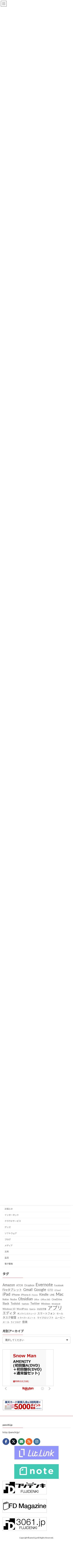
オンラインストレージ (26, 1313)
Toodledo (25, 1304)
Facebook (58, 1285)
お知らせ (9, 1209)
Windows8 (56, 1304)
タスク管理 (9, 1317)
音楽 (25, 1321)
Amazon (9, 1285)
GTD (50, 1289)
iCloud (57, 1290)
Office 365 (45, 1299)
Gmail (28, 1290)
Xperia (32, 1309)
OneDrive (57, 1299)
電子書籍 (9, 1263)
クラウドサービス (13, 1221)
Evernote (44, 1285)
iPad (6, 1294)
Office (36, 1299)
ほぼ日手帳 (41, 1309)
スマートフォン (46, 1313)
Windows (45, 1303)
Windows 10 (9, 1309)
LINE (52, 1295)
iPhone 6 (25, 1294)
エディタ (9, 1313)
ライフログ (16, 1322)
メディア (9, 1245)
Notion (6, 1299)
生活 (7, 1257)
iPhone (16, 1294)
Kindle (44, 1294)
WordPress (22, 1309)
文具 (7, 1251)
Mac (59, 1294)
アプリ (55, 1308)
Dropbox (29, 1285)
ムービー (60, 1317)
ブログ (8, 1239)
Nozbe (13, 1299)
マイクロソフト (45, 1317)
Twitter (35, 1303)
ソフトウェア (11, 1233)
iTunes (35, 1295)
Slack (6, 1303)
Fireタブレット (12, 1290)
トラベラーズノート (26, 1318)
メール (6, 1322)
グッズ (8, 1227)
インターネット (12, 1215)
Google (40, 1289)
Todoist (15, 1303)
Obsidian (25, 1299)
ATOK (19, 1285)
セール (60, 1313)
